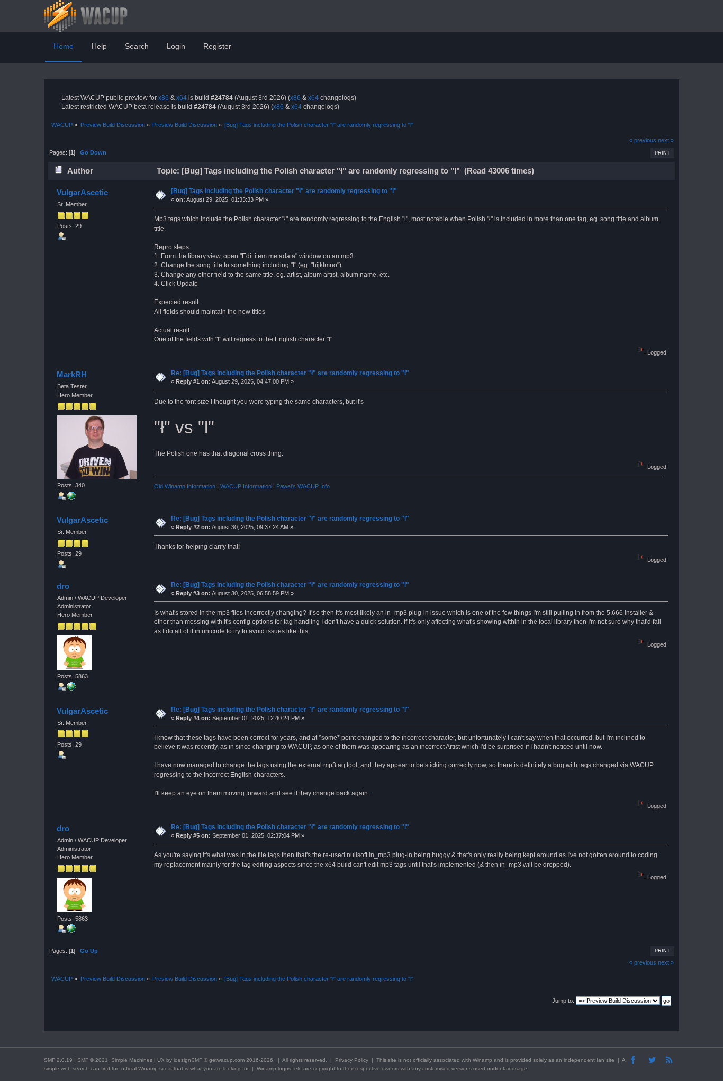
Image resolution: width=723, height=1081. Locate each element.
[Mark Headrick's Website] (71, 498)
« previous (642, 140)
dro (63, 586)
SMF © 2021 (92, 1060)
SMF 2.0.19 (58, 1060)
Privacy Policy (351, 1060)
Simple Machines (131, 1060)
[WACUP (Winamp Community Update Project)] (71, 688)
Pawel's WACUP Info (303, 486)
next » (666, 140)
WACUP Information (246, 486)
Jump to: (563, 1000)
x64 (181, 98)
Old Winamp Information (184, 486)
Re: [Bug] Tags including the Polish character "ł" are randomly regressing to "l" (290, 373)
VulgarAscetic (82, 192)
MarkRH (72, 374)
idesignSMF (188, 1060)
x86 (163, 98)
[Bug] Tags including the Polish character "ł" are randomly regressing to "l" (284, 191)
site (392, 1060)
